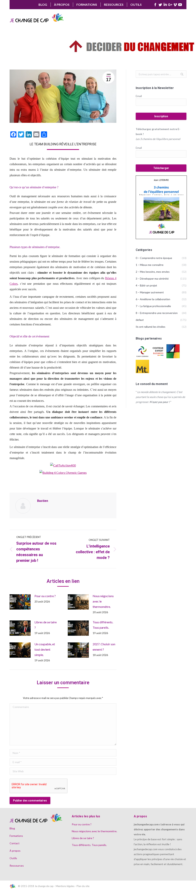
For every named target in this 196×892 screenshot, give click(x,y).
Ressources (17, 865)
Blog (12, 828)
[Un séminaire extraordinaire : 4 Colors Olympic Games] (63, 465)
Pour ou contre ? (45, 596)
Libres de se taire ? (45, 624)
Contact (15, 843)
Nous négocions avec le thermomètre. (103, 601)
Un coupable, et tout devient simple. (44, 649)
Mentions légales (65, 886)
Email (139, 96)
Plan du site (83, 886)
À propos (15, 850)
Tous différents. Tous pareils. (103, 624)
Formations (16, 835)
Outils (13, 858)
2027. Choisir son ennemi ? (104, 646)
